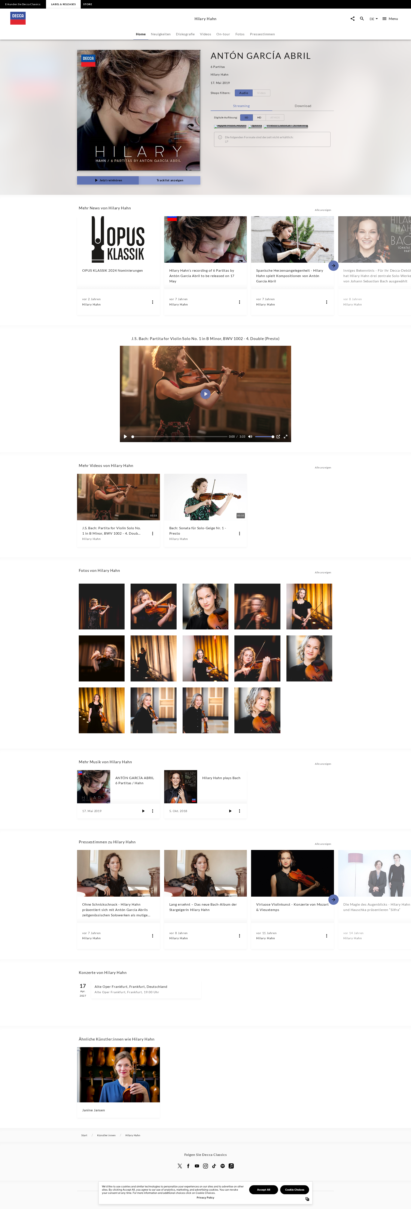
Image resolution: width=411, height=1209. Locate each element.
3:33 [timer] (242, 436)
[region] (205, 394)
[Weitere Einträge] (333, 266)
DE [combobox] (372, 19)
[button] (205, 394)
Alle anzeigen (323, 210)
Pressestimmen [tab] (262, 34)
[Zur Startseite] (100, 23)
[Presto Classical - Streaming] (286, 126)
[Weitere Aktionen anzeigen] (152, 302)
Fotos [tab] (240, 34)
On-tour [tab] (223, 34)
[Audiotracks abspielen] (143, 811)
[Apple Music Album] (230, 126)
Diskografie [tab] (185, 34)
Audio (243, 93)
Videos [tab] (205, 34)
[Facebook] (188, 1166)
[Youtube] (197, 1166)
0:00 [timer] (232, 436)
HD (259, 117)
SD (246, 117)
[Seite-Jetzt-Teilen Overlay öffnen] (352, 18)
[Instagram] (205, 1166)
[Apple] (231, 1166)
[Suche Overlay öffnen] (362, 18)
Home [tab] (141, 34)
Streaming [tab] (241, 106)
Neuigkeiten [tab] (161, 34)
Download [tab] (303, 106)
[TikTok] (214, 1166)
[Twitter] (180, 1166)
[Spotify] (255, 126)
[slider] (180, 437)
